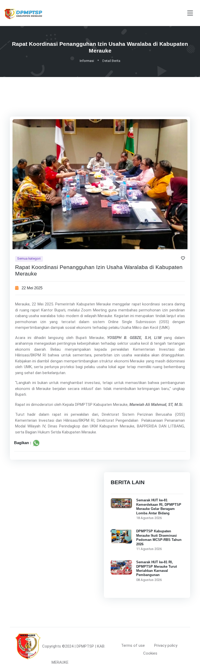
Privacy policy (165, 645)
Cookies (150, 653)
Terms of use (133, 645)
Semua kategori (29, 258)
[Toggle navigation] (190, 13)
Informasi (87, 61)
